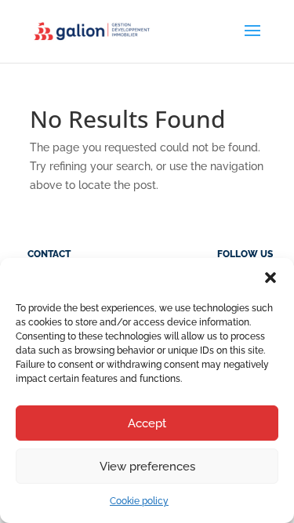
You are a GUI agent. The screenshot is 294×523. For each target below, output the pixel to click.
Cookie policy (139, 501)
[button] (270, 277)
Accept (147, 423)
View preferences (147, 466)
